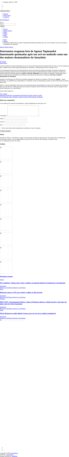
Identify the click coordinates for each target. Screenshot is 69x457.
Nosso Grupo (7, 15)
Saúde (5, 35)
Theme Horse (9, 454)
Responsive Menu (5, 11)
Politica (5, 34)
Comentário (3, 115)
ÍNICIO (5, 29)
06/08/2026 (3, 286)
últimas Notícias (7, 30)
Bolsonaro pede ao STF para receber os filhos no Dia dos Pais (21, 292)
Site (1, 125)
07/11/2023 (3, 61)
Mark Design (3, 63)
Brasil (1, 289)
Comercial (6, 17)
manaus (5, 94)
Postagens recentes (6, 276)
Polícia (5, 32)
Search (2, 23)
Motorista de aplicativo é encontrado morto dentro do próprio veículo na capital (21, 95)
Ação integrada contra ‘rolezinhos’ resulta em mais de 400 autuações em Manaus (21, 97)
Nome (2, 118)
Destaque (2, 299)
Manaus (2, 47)
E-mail (2, 121)
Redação (5, 14)
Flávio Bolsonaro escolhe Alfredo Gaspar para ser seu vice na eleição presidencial (28, 313)
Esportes (5, 37)
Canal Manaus (14, 453)
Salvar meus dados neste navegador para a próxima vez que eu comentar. (21, 128)
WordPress (14, 456)
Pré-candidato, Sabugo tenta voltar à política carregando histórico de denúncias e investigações (32, 283)
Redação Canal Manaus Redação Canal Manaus (13, 287)
